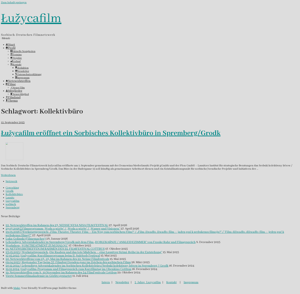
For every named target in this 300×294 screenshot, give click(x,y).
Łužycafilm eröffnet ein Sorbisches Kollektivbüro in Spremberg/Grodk (111, 133)
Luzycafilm (12, 201)
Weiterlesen (8, 175)
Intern (106, 282)
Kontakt (171, 282)
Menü (6, 38)
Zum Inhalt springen (14, 2)
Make (16, 288)
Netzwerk (11, 181)
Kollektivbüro (14, 194)
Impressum (191, 282)
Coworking (12, 188)
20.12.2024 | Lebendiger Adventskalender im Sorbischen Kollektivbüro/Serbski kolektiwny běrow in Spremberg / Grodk (87, 266)
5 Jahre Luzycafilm (148, 282)
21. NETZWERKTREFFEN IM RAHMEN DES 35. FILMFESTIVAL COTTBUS (55, 249)
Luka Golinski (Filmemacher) (26, 239)
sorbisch (11, 204)
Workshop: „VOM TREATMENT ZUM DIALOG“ (37, 246)
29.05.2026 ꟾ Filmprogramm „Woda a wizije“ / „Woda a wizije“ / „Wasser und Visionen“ (63, 229)
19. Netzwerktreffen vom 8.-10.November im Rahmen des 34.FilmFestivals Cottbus (61, 273)
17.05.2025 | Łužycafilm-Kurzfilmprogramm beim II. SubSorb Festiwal (53, 256)
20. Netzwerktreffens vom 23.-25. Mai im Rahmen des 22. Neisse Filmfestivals (57, 259)
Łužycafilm (31, 19)
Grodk (9, 191)
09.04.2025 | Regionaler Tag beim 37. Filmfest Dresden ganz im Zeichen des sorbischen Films (68, 262)
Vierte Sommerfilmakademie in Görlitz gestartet (39, 276)
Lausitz (10, 198)
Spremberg (12, 207)
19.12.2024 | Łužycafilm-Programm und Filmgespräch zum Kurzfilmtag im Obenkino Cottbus (68, 269)
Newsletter (122, 282)
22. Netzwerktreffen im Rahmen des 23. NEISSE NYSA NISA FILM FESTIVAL (57, 225)
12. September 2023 (13, 122)
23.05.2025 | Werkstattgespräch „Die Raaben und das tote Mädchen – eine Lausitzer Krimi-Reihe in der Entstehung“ (84, 252)
